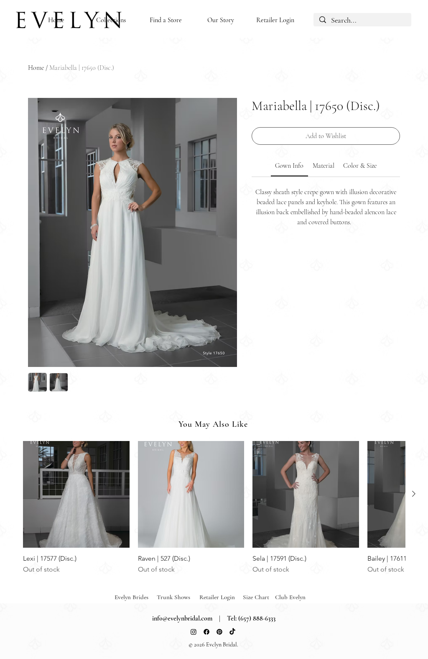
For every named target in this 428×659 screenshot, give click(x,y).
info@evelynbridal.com (182, 618)
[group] (214, 508)
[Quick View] (76, 494)
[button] (111, 20)
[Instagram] (193, 632)
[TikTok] (232, 632)
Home (36, 68)
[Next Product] (414, 494)
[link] (289, 166)
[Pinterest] (219, 632)
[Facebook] (206, 632)
